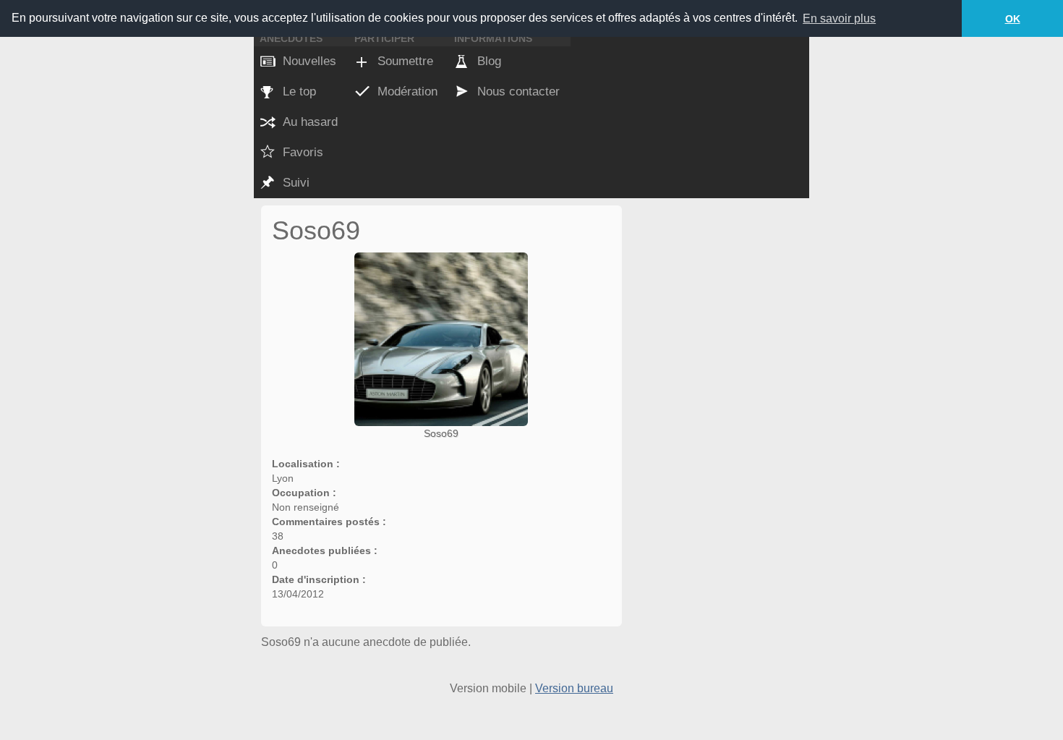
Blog (489, 61)
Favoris (303, 152)
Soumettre (405, 61)
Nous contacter (518, 91)
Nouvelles (309, 61)
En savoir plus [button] (839, 18)
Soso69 (441, 433)
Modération (407, 91)
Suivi (296, 183)
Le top (299, 91)
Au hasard (310, 122)
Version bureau (574, 688)
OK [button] (1012, 19)
